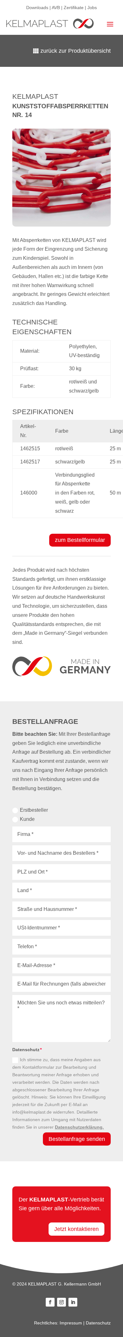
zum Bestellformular (80, 540)
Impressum (71, 1322)
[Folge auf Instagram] (61, 1302)
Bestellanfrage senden (77, 1139)
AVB (56, 7)
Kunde (27, 819)
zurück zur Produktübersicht (75, 51)
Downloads (37, 7)
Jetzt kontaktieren (76, 1229)
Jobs (92, 7)
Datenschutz (98, 1322)
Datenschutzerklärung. (79, 1127)
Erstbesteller (34, 810)
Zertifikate (74, 7)
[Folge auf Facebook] (50, 1302)
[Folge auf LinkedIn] (72, 1302)
